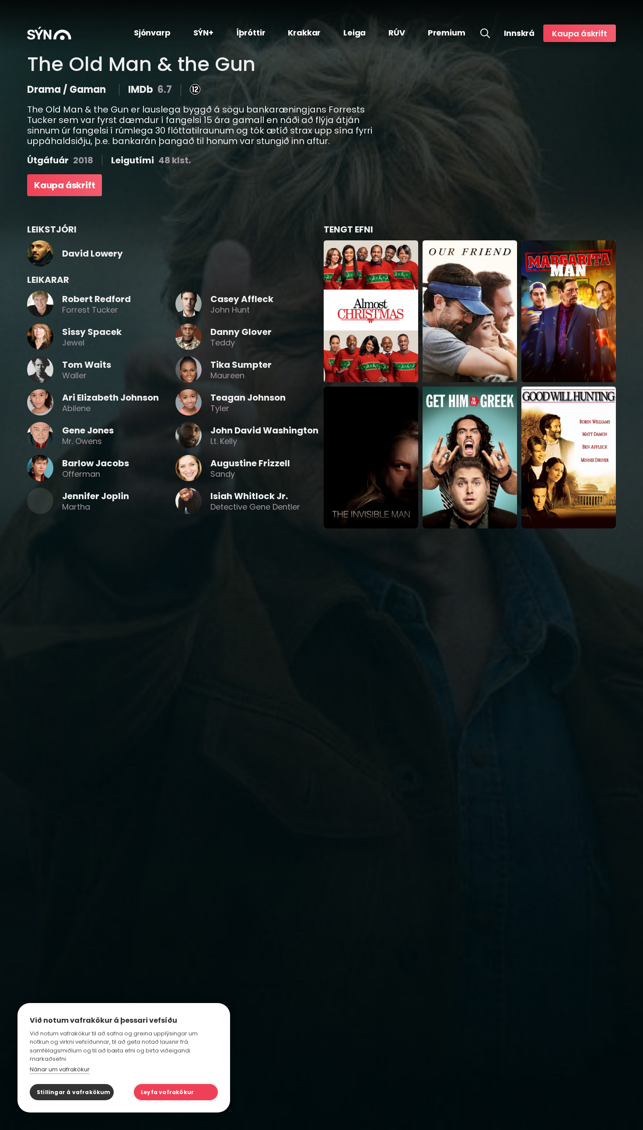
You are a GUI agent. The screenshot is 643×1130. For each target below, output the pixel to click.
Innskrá (519, 33)
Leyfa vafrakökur (167, 1092)
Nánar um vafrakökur (60, 1069)
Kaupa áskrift (579, 33)
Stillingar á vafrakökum (74, 1092)
